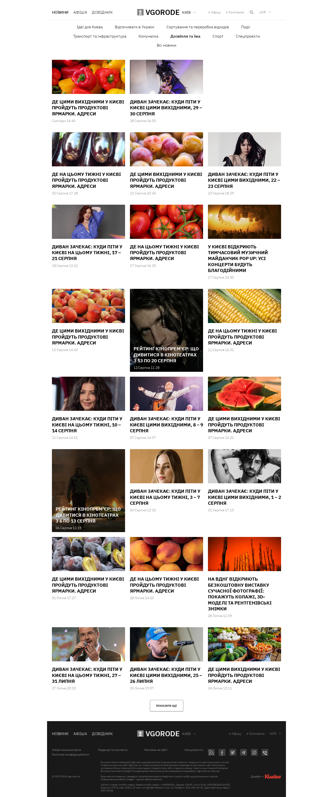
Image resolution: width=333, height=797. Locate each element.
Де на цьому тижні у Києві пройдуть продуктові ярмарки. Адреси (86, 180)
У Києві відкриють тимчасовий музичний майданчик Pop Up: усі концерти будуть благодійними (238, 258)
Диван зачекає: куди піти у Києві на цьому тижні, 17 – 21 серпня (87, 253)
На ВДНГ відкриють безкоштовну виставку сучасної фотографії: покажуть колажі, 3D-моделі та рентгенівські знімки (240, 594)
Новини (60, 12)
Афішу (216, 12)
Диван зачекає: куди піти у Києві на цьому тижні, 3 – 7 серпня (165, 497)
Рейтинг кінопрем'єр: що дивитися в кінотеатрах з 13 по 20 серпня (166, 354)
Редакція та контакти (112, 749)
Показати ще (166, 705)
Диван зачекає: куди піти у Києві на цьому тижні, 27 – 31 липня (87, 675)
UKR (262, 12)
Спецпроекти (248, 36)
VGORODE (163, 733)
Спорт (218, 36)
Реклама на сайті (155, 749)
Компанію (236, 12)
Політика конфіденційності (70, 754)
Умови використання (66, 749)
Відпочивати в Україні (134, 26)
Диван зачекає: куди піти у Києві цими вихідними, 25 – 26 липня (166, 675)
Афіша (80, 12)
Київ (186, 734)
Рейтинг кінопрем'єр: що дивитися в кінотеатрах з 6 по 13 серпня (88, 515)
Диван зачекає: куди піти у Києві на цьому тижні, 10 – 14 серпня (87, 425)
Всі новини (166, 45)
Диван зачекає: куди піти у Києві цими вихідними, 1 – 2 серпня (244, 497)
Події (245, 26)
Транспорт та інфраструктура (99, 36)
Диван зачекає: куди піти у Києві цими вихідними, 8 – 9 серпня (166, 425)
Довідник (102, 12)
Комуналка (148, 36)
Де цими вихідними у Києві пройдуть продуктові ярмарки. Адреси (166, 180)
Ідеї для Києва (90, 26)
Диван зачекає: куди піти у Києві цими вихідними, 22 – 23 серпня (244, 180)
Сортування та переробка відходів (197, 26)
